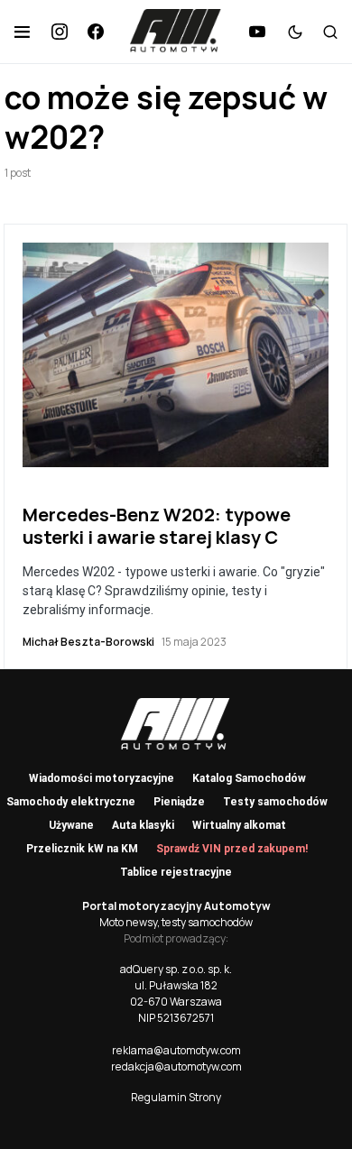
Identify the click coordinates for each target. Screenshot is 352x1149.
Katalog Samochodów (249, 778)
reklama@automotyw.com (176, 1050)
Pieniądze (179, 801)
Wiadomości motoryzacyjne (101, 778)
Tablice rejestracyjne (176, 872)
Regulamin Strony (176, 1097)
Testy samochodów (275, 801)
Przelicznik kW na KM (82, 848)
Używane (71, 825)
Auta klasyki (143, 825)
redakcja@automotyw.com (176, 1066)
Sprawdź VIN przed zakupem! (232, 848)
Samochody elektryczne (70, 801)
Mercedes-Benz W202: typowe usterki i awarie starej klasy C (157, 525)
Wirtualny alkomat (239, 825)
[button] (22, 31)
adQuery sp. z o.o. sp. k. (176, 969)
